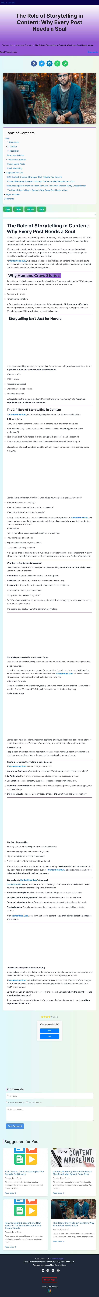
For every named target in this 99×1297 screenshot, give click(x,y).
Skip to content (8, 2)
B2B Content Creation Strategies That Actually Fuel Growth (34, 177)
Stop (41, 209)
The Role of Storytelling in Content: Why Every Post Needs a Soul (64, 45)
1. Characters (13, 142)
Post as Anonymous (16, 1102)
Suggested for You (14, 172)
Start (7, 209)
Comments (93, 52)
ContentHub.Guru (17, 261)
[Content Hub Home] (49, 1291)
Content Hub (7, 45)
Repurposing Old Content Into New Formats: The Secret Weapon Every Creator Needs (46, 185)
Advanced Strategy (24, 45)
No (49, 1036)
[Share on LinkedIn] (49, 63)
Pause (18, 209)
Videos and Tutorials (16, 159)
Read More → (10, 1193)
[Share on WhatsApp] (57, 63)
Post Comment (15, 1126)
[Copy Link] (65, 63)
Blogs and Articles (15, 155)
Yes (49, 1031)
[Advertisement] (49, 342)
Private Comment (35, 1102)
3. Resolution (13, 151)
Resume (30, 209)
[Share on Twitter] (42, 63)
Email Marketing (14, 168)
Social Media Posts (16, 164)
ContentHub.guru (57, 1259)
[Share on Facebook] (34, 63)
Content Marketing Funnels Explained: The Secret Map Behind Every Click (41, 181)
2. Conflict (12, 146)
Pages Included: (13, 194)
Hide (7, 139)
